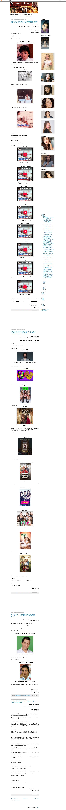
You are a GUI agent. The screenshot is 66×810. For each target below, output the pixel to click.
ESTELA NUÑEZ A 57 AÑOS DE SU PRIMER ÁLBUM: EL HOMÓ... (48, 246)
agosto (44, 282)
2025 (43, 215)
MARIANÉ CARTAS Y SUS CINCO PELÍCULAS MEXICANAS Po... (47, 271)
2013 (43, 305)
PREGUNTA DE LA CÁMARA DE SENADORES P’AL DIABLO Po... (48, 269)
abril (43, 287)
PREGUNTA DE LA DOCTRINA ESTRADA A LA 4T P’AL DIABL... (48, 242)
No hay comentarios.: (28, 695)
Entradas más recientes (14, 798)
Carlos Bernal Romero (45, 309)
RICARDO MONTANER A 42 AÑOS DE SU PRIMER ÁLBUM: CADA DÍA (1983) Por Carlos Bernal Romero (24, 22)
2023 (43, 293)
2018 (43, 299)
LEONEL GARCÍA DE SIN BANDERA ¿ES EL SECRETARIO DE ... (48, 236)
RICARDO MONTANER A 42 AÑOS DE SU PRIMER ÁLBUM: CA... (48, 218)
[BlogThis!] (33, 310)
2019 (43, 298)
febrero (44, 289)
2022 (43, 294)
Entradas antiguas (36, 798)
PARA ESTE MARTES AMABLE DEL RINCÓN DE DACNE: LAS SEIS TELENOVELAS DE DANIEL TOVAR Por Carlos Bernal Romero (23, 333)
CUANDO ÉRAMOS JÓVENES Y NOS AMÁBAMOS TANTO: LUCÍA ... (48, 240)
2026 (43, 214)
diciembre (44, 216)
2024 (43, 292)
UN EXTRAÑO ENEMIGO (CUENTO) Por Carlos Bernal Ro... (48, 265)
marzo (44, 288)
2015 (43, 303)
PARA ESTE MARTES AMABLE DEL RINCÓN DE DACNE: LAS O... (48, 234)
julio (43, 283)
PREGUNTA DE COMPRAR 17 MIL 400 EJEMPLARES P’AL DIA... (48, 255)
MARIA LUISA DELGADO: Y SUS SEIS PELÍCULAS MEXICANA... (48, 244)
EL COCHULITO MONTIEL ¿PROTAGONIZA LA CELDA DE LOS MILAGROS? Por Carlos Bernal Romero (23, 615)
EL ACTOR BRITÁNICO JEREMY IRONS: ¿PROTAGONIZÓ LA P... (47, 263)
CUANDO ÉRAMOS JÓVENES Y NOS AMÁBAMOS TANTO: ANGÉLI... (48, 226)
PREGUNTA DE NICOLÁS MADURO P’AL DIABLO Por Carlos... (48, 228)
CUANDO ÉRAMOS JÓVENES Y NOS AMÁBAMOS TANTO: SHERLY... (48, 253)
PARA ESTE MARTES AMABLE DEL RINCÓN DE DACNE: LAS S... (48, 220)
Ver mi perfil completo (44, 310)
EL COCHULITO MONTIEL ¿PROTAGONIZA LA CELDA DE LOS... (47, 222)
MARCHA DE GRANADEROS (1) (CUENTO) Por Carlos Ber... (47, 224)
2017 (43, 300)
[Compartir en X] (34, 310)
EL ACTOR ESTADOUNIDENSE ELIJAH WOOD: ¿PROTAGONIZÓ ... (48, 250)
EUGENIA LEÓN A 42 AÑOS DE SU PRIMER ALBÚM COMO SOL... (48, 232)
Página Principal (25, 798)
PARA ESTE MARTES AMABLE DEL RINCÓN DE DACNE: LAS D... (48, 248)
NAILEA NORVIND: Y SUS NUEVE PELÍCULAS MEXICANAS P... (47, 257)
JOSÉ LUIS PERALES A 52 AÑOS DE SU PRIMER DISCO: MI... (48, 259)
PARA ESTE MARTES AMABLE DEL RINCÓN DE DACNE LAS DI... (48, 261)
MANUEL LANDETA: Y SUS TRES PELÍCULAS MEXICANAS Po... (47, 230)
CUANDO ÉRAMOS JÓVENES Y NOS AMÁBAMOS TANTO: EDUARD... (48, 267)
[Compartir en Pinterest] (36, 310)
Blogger (38, 807)
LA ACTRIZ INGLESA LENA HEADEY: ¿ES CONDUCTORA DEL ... (48, 277)
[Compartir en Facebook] (35, 310)
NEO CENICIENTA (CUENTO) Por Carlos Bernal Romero (47, 238)
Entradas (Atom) (17, 800)
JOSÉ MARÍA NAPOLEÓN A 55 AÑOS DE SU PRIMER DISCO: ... (48, 273)
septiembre (44, 281)
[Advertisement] (25, 321)
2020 (43, 297)
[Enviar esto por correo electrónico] (32, 310)
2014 (43, 304)
